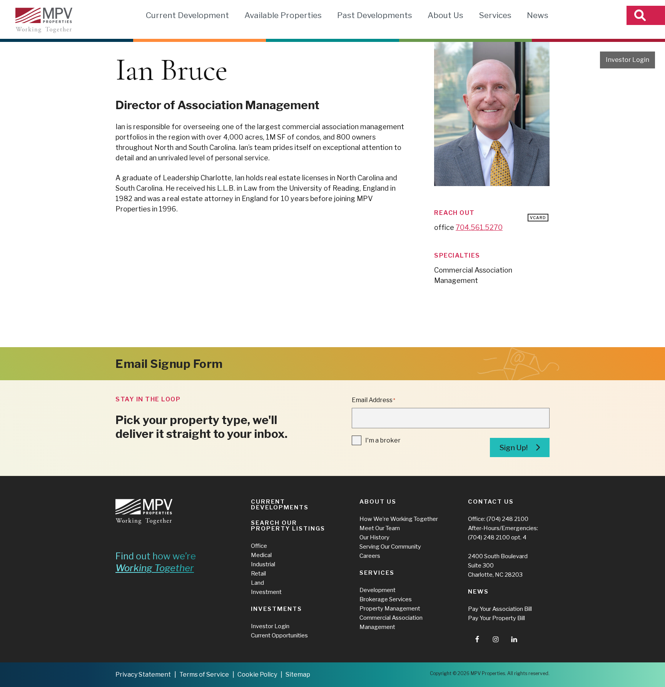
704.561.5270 (479, 227)
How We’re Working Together (398, 519)
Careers (369, 555)
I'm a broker (383, 440)
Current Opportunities (279, 635)
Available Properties (283, 15)
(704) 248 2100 (507, 519)
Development (377, 590)
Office (259, 545)
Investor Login (627, 59)
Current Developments (280, 504)
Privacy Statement (143, 674)
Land (257, 582)
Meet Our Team (379, 528)
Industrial (263, 564)
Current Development (187, 15)
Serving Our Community (390, 546)
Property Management (389, 608)
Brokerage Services (385, 599)
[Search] (646, 15)
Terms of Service (204, 674)
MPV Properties (43, 20)
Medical (261, 555)
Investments (276, 608)
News (537, 15)
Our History (374, 537)
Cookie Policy (257, 674)
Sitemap (298, 674)
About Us (445, 15)
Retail (258, 573)
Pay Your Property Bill (496, 618)
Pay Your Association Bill (500, 608)
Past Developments (374, 15)
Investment (266, 592)
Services (495, 15)
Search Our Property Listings (288, 525)
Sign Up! (514, 447)
